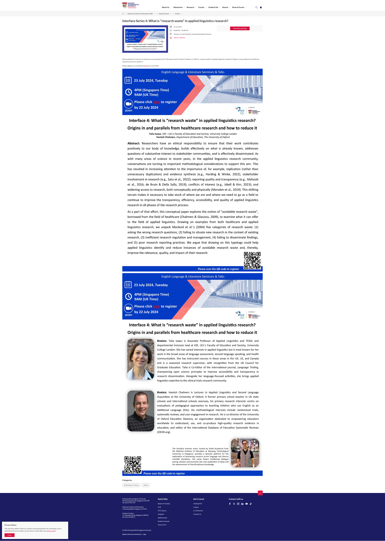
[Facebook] (230, 504)
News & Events (238, 7)
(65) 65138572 (130, 517)
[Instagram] (238, 504)
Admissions (178, 7)
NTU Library (162, 511)
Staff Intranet (162, 518)
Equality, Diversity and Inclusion (131, 534)
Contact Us (197, 514)
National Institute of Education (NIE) (140, 14)
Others (145, 485)
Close (10, 535)
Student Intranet (163, 521)
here (145, 66)
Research (190, 7)
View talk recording (240, 28)
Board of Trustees (164, 504)
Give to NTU (162, 525)
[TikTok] (251, 504)
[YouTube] (247, 504)
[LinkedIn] (242, 504)
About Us (165, 7)
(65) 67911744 (130, 503)
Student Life (213, 7)
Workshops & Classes (131, 485)
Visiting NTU (197, 504)
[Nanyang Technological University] (142, 5)
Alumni (225, 7)
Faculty (201, 7)
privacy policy (51, 531)
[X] (234, 504)
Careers (196, 507)
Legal (144, 534)
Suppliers (161, 514)
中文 (159, 507)
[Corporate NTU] (123, 14)
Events (177, 14)
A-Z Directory (198, 511)
